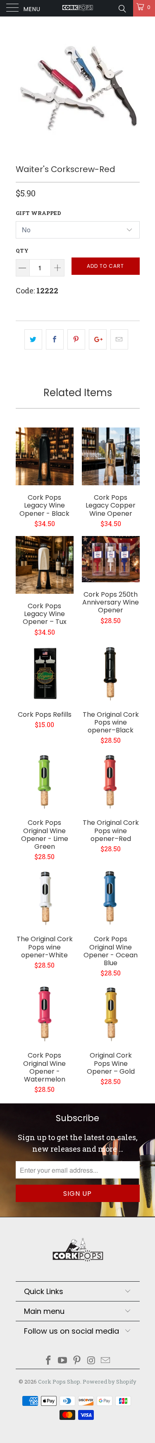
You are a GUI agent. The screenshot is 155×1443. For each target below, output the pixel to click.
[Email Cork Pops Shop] (106, 1360)
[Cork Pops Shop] (78, 8)
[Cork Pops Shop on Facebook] (48, 1360)
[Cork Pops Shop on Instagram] (91, 1360)
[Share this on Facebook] (55, 339)
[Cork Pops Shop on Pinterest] (77, 1360)
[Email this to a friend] (119, 339)
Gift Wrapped (38, 213)
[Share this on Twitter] (33, 339)
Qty (22, 250)
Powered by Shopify (109, 1381)
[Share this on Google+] (98, 339)
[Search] (121, 8)
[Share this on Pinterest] (76, 339)
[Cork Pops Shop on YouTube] (63, 1360)
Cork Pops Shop (59, 1381)
